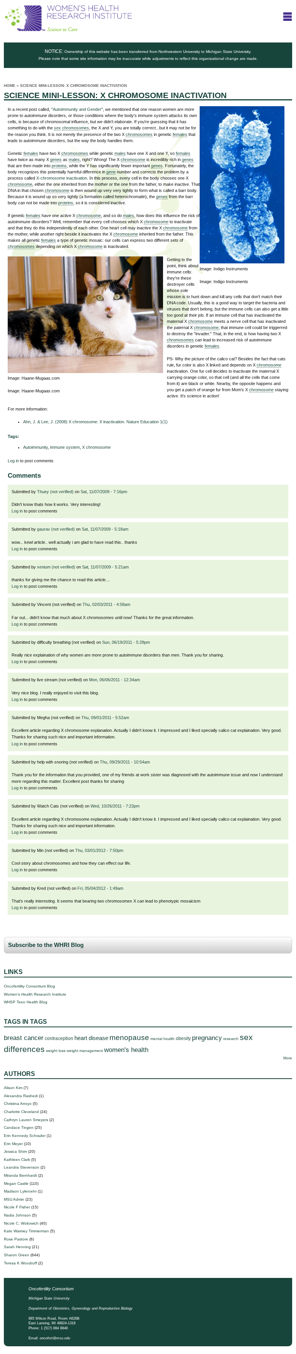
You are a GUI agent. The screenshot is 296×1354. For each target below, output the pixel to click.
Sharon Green (16, 1255)
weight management (85, 1051)
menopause (129, 1037)
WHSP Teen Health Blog (25, 1002)
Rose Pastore (16, 1239)
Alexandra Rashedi (21, 1096)
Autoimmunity (35, 447)
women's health (126, 1050)
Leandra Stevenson (21, 1167)
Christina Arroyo (18, 1103)
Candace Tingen (19, 1127)
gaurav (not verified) (56, 529)
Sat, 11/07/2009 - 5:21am (105, 567)
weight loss (56, 1051)
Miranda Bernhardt (20, 1175)
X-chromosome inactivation (61, 178)
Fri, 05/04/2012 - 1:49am (100, 888)
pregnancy (207, 1038)
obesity (183, 1038)
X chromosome (96, 447)
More (287, 1058)
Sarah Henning (17, 1247)
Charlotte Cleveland (21, 1112)
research (231, 1039)
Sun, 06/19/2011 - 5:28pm (126, 642)
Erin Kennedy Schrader (24, 1135)
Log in (13, 460)
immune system (65, 447)
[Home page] (68, 30)
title (287, 16)
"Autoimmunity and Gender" (77, 109)
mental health (162, 1039)
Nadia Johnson (17, 1215)
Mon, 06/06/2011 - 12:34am (114, 679)
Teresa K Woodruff (20, 1263)
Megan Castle (16, 1183)
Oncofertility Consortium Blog (29, 986)
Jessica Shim (15, 1151)
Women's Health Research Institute (35, 994)
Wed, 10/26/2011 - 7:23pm (115, 806)
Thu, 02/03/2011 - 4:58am (106, 604)
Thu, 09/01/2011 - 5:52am (105, 717)
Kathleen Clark (17, 1159)
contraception (59, 1038)
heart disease (91, 1038)
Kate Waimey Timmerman (26, 1231)
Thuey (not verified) (55, 491)
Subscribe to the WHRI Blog (46, 945)
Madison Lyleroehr (20, 1191)
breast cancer (24, 1038)
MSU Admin (14, 1199)
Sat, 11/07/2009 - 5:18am (105, 529)
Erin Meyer (13, 1144)
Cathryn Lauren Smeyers (26, 1120)
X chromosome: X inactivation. (95, 421)
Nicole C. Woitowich (21, 1223)
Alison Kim (13, 1088)
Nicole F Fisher (17, 1207)
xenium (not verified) (56, 567)
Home (9, 85)
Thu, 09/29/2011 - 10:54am (125, 762)
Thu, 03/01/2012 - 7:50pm (99, 850)
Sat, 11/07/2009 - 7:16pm (104, 491)
